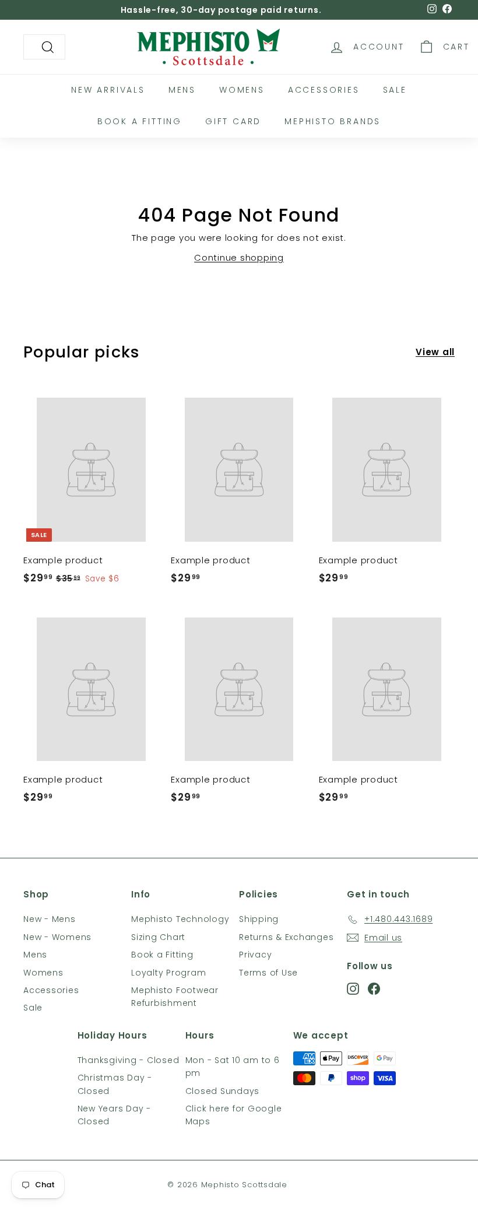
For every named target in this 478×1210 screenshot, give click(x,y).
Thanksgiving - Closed (129, 1060)
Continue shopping (239, 257)
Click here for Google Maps (233, 1115)
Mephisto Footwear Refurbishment (175, 996)
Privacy (255, 954)
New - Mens (49, 919)
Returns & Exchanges (286, 937)
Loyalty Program (168, 972)
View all (435, 352)
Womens (242, 90)
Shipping (259, 919)
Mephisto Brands (332, 121)
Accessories (324, 90)
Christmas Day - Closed (115, 1084)
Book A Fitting (139, 121)
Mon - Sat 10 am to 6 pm (232, 1066)
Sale (395, 90)
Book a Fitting (162, 954)
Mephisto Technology (180, 919)
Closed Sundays (222, 1091)
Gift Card (233, 121)
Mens (182, 90)
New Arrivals (108, 90)
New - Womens (57, 937)
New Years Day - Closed (114, 1115)
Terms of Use (268, 972)
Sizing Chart (158, 937)
